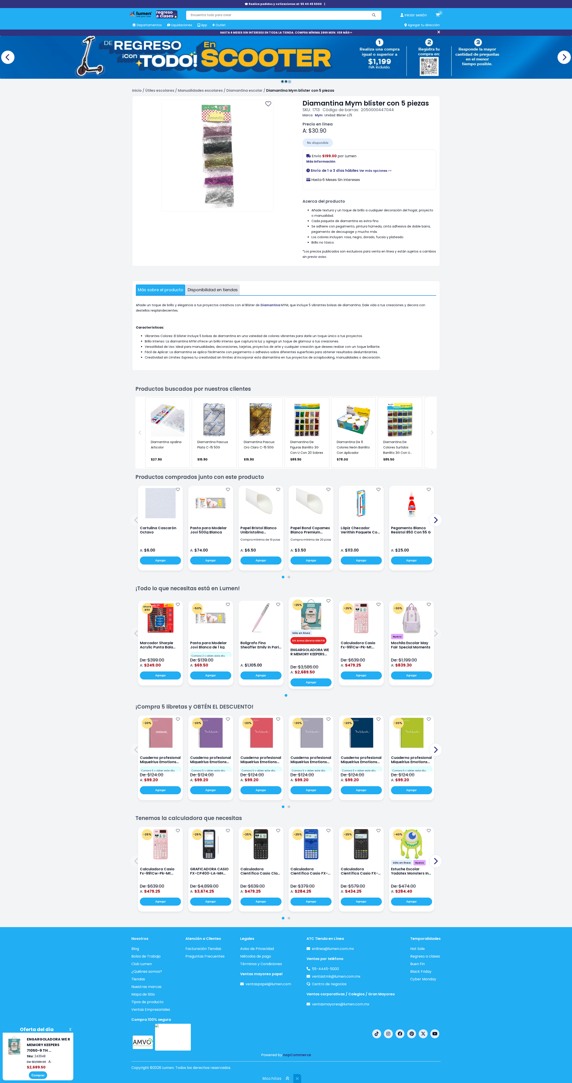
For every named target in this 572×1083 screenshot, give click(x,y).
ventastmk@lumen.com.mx (336, 976)
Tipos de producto (147, 1001)
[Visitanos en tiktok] (376, 1033)
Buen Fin (417, 963)
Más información (320, 161)
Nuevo (397, 636)
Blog (135, 948)
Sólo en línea (301, 633)
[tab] (283, 577)
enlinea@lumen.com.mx (333, 948)
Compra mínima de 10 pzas (260, 540)
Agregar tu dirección (423, 25)
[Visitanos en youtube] (434, 1033)
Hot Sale (417, 948)
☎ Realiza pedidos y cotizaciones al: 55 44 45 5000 (283, 4)
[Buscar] (374, 15)
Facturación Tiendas (203, 948)
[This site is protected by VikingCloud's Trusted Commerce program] (173, 1037)
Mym (319, 115)
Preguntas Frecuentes (205, 956)
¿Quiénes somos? (146, 971)
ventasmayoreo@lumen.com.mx (340, 1004)
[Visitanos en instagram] (388, 1033)
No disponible (317, 142)
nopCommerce (297, 1055)
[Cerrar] (438, 32)
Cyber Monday (423, 979)
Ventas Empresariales (150, 1009)
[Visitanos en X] (423, 1033)
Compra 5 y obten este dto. (158, 770)
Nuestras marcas (146, 986)
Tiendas (138, 979)
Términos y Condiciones (261, 963)
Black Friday (420, 971)
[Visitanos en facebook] (399, 1033)
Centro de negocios (329, 984)
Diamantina (271, 305)
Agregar (160, 560)
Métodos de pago (255, 956)
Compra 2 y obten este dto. (208, 656)
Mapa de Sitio (143, 994)
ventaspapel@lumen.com (268, 984)
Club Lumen (141, 963)
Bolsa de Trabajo (146, 956)
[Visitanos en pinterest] (411, 1033)
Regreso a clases (425, 956)
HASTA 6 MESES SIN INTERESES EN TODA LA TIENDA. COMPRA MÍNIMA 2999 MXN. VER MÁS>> (286, 32)
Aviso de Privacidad (257, 948)
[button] (136, 520)
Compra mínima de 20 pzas (310, 540)
